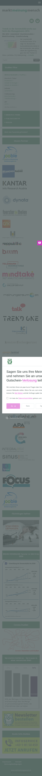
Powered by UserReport (16, 418)
